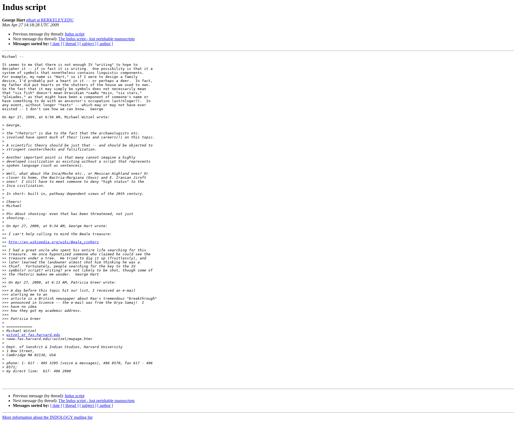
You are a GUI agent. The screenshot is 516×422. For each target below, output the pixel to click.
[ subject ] (88, 43)
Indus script (74, 34)
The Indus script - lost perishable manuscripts (96, 39)
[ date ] (56, 43)
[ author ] (105, 43)
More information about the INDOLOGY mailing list (47, 417)
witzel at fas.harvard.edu (33, 335)
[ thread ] (70, 43)
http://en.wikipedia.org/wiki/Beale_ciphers (54, 242)
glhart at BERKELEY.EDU (50, 20)
